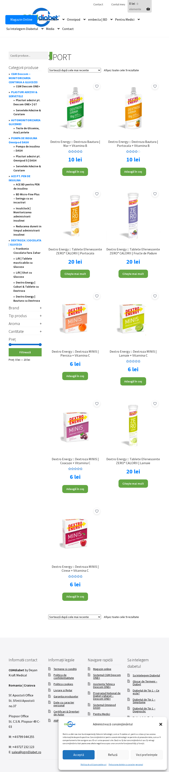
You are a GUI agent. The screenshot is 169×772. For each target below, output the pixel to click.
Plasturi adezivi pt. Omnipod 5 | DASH (26, 158)
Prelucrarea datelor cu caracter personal (126, 764)
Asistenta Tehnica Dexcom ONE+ (104, 685)
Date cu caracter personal (64, 704)
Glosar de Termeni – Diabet (145, 683)
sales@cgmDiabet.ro (26, 752)
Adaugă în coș (75, 171)
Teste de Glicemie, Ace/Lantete (26, 130)
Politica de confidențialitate (64, 676)
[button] (161, 724)
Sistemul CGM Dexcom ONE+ (107, 676)
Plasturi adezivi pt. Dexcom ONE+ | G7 (26, 102)
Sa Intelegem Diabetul (22, 29)
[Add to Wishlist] (97, 86)
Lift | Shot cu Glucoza (22, 275)
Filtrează (25, 352)
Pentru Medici (124, 19)
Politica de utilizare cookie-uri (94, 764)
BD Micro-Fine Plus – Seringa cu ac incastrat (26, 198)
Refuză (112, 755)
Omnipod (73, 19)
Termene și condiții (65, 669)
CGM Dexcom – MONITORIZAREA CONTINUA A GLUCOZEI (23, 78)
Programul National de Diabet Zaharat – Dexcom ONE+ (107, 696)
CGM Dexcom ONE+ (28, 86)
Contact (98, 4)
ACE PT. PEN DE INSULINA (19, 178)
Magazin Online (21, 19)
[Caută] (50, 55)
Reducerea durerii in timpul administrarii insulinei (27, 230)
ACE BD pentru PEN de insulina (26, 186)
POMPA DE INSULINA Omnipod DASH (23, 140)
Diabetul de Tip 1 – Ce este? (146, 692)
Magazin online (102, 669)
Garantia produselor (66, 696)
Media (50, 29)
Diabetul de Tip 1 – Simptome (144, 701)
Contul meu (118, 4)
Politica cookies (63, 684)
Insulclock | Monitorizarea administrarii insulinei (22, 214)
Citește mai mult (75, 274)
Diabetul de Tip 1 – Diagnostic (144, 710)
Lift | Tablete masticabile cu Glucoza (23, 263)
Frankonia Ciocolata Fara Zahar (26, 251)
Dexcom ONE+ (49, 19)
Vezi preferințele (146, 755)
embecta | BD (97, 19)
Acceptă (78, 755)
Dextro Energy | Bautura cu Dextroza (26, 298)
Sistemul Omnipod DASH (104, 706)
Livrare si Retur (63, 690)
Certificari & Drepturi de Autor (66, 713)
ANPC (57, 720)
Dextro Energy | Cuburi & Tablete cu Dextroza (26, 287)
